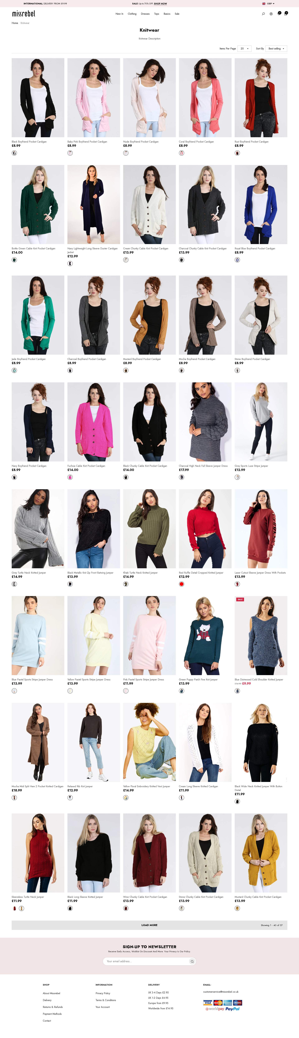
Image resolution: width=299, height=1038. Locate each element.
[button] (273, 3)
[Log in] (271, 14)
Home (15, 23)
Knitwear (25, 23)
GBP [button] (269, 3)
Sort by (260, 48)
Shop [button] (46, 985)
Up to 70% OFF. (149, 3)
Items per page (228, 48)
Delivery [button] (154, 985)
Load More (149, 925)
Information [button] (104, 985)
